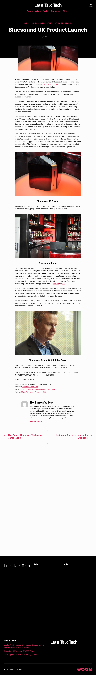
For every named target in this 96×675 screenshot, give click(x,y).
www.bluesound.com (30, 387)
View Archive (36, 421)
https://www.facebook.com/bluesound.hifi (39, 389)
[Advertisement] (47, 579)
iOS (63, 284)
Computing (55, 11)
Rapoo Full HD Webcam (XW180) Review (20, 651)
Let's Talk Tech (16, 669)
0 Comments (49, 37)
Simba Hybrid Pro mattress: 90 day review (20, 655)
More (65, 11)
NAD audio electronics (49, 84)
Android (56, 284)
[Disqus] (48, 476)
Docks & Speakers (38, 23)
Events (50, 23)
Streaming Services (63, 23)
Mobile (45, 11)
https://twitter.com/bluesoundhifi (33, 392)
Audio (36, 11)
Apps (29, 11)
